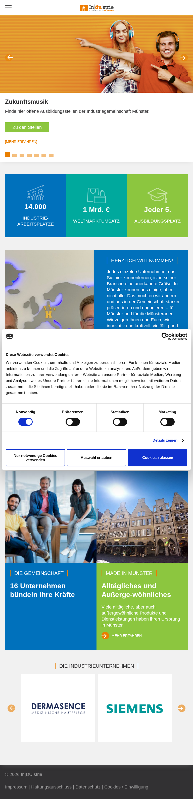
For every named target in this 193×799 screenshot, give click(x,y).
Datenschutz (88, 786)
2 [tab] (14, 155)
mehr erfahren (127, 636)
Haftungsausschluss (51, 786)
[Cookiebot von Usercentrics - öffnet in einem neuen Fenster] (165, 336)
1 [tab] (7, 154)
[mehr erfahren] (21, 142)
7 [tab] (51, 155)
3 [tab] (22, 155)
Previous (9, 57)
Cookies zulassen (157, 457)
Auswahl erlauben (96, 457)
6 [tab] (43, 155)
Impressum (16, 786)
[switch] (73, 422)
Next (184, 57)
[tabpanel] (96, 84)
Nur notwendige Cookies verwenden (35, 457)
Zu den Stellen (27, 127)
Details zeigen (165, 440)
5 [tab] (36, 155)
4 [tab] (29, 155)
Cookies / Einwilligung (126, 786)
